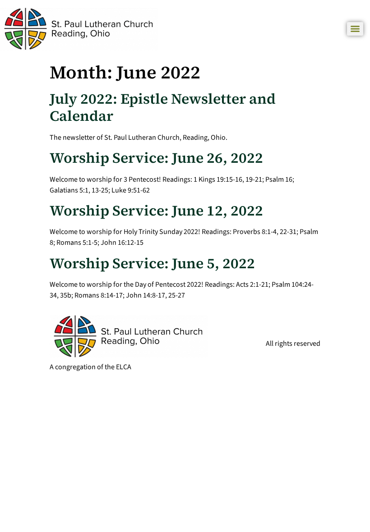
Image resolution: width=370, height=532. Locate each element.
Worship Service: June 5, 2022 (152, 263)
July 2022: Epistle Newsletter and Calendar (163, 107)
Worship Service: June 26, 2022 (156, 158)
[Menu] (355, 29)
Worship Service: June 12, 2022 (156, 210)
